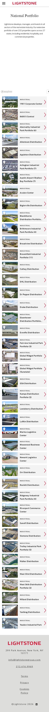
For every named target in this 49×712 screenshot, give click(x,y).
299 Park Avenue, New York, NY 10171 (25, 651)
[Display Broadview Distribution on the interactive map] (6, 240)
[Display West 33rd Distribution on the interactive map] (6, 570)
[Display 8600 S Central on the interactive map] (6, 113)
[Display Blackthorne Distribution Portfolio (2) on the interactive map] (6, 215)
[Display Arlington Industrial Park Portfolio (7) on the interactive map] (6, 164)
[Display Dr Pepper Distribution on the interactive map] (6, 291)
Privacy (24, 682)
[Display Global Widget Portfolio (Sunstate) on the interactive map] (6, 367)
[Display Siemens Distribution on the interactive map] (6, 532)
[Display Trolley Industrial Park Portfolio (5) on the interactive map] (6, 545)
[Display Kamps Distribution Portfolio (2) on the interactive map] (6, 392)
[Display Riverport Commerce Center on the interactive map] (6, 507)
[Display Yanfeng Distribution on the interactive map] (6, 608)
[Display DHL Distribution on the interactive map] (6, 278)
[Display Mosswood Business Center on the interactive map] (6, 443)
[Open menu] (4, 3)
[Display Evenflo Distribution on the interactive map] (6, 329)
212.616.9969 (24, 666)
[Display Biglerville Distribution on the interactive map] (6, 202)
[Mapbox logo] (6, 91)
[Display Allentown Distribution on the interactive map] (6, 138)
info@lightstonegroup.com (24, 659)
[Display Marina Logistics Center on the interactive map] (6, 431)
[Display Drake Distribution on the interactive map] (6, 303)
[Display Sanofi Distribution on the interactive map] (6, 519)
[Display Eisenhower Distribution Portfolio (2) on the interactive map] (6, 316)
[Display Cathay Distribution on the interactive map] (6, 265)
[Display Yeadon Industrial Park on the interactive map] (6, 621)
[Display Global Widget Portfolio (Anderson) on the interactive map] (6, 354)
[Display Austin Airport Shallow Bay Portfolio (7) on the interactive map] (6, 176)
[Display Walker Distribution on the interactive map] (6, 558)
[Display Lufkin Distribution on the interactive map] (6, 418)
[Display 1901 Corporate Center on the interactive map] (6, 100)
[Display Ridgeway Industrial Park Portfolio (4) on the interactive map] (6, 494)
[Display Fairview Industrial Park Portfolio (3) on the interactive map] (6, 342)
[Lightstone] (24, 3)
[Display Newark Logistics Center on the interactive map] (6, 456)
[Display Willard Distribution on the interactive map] (6, 596)
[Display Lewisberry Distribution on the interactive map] (6, 405)
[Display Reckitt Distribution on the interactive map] (6, 481)
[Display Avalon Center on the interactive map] (6, 189)
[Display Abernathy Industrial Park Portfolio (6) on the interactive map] (6, 126)
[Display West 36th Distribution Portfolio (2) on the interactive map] (6, 583)
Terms (24, 676)
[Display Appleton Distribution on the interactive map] (6, 151)
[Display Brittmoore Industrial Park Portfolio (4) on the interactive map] (6, 227)
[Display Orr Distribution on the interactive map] (6, 469)
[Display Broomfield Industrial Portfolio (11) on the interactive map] (6, 253)
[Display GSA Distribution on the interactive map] (6, 380)
